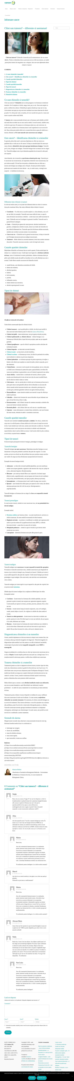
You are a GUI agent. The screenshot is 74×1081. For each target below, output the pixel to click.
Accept (32, 1078)
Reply (8, 798)
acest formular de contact (27, 1066)
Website (37, 1019)
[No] (72, 1076)
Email (21, 1019)
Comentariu (7, 1003)
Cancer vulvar (58, 1042)
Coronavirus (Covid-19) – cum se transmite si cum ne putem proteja (45, 1067)
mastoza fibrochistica (38, 331)
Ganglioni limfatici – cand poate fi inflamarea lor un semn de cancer (45, 1059)
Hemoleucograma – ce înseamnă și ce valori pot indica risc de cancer (45, 1052)
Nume (6, 1019)
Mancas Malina (16, 769)
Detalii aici (41, 1078)
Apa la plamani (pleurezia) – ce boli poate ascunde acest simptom (62, 1063)
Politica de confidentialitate (28, 1060)
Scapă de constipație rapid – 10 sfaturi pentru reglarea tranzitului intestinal (62, 1053)
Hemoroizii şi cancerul (43, 1063)
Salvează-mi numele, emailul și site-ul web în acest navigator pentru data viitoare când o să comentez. (26, 1026)
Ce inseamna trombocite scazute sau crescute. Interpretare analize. (60, 1046)
